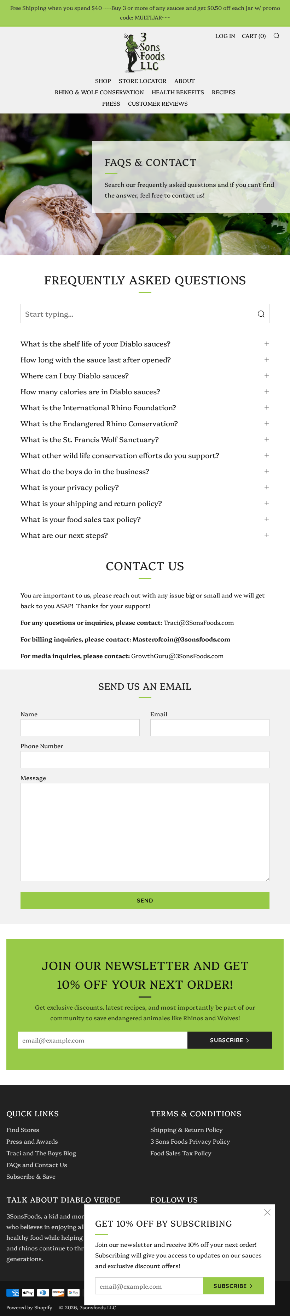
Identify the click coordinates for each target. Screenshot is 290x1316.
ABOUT (184, 80)
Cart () (254, 35)
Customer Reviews (158, 103)
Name (29, 714)
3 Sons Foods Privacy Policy (190, 1141)
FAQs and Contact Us (36, 1164)
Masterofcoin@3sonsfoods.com (181, 639)
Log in (225, 35)
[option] (145, 184)
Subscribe (226, 1040)
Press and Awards (32, 1141)
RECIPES (224, 92)
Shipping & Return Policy (186, 1129)
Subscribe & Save (31, 1176)
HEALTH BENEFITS (178, 92)
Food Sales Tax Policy (180, 1153)
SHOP (103, 80)
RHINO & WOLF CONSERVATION (99, 92)
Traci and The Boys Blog (41, 1153)
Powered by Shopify (29, 1307)
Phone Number (42, 746)
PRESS (111, 103)
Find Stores (22, 1129)
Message (33, 777)
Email (158, 714)
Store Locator (143, 80)
